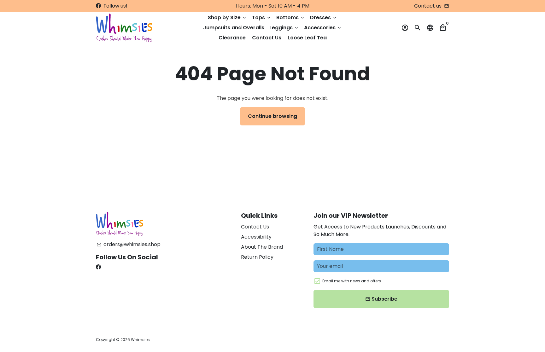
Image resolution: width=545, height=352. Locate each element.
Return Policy (257, 257)
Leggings (284, 27)
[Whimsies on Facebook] (98, 5)
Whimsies (140, 339)
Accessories (323, 27)
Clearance (232, 37)
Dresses (323, 17)
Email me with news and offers (351, 281)
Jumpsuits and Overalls (233, 27)
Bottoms (290, 17)
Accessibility (256, 236)
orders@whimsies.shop (129, 244)
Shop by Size (227, 17)
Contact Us (266, 37)
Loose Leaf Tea (307, 37)
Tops (261, 17)
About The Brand (262, 247)
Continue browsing (272, 116)
